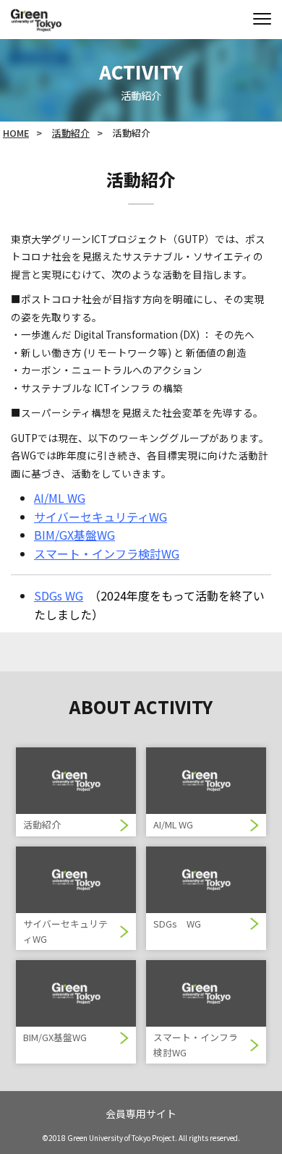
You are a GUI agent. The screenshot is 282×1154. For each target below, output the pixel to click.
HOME (16, 133)
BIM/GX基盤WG (74, 534)
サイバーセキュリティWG (100, 516)
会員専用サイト (141, 1113)
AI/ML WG (59, 497)
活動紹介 (71, 133)
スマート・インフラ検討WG (106, 553)
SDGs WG (58, 595)
